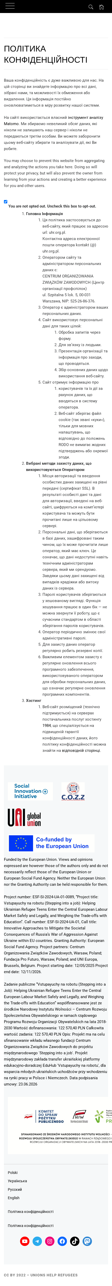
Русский (15, 1189)
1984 (46, 725)
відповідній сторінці (81, 750)
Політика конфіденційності (30, 1212)
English (14, 1198)
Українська (17, 1181)
